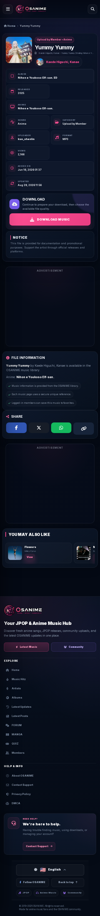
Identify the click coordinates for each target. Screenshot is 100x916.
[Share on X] (39, 427)
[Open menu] (8, 9)
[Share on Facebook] (16, 427)
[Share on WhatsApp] (61, 427)
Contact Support (37, 846)
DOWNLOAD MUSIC (53, 219)
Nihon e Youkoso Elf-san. (35, 108)
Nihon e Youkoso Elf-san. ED (37, 77)
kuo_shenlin (26, 139)
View (30, 557)
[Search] (92, 9)
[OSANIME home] (31, 9)
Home (11, 25)
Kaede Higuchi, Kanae (62, 62)
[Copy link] (83, 428)
